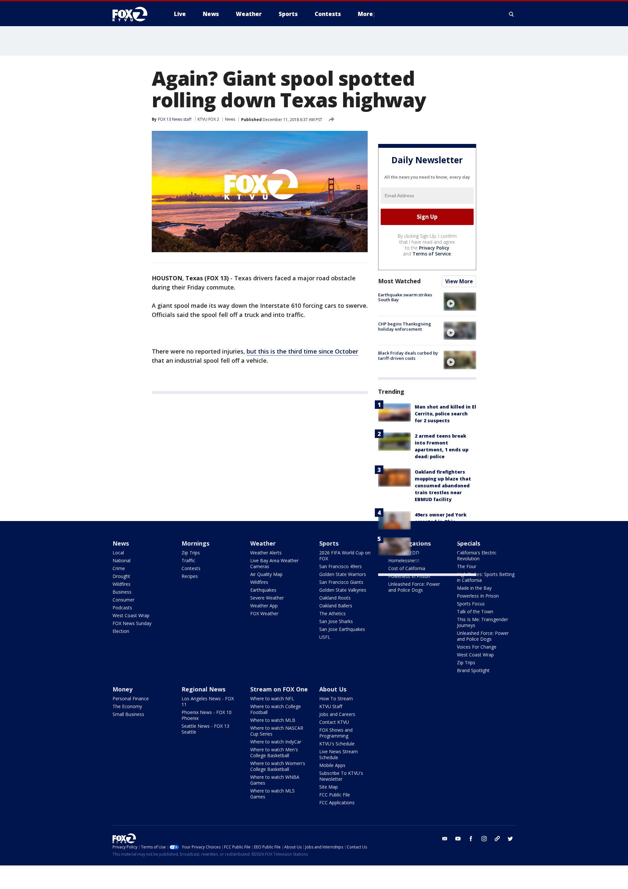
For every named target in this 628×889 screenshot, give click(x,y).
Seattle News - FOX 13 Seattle (205, 729)
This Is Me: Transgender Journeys (482, 622)
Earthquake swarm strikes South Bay (405, 297)
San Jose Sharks (336, 621)
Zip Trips (191, 552)
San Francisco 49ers (340, 566)
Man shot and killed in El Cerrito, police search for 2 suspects (445, 414)
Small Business (128, 714)
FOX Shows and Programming (336, 733)
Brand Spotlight (473, 670)
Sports (329, 543)
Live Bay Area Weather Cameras (274, 563)
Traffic (188, 560)
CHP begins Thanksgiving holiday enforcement (404, 326)
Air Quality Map (266, 574)
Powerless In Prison (409, 576)
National (122, 560)
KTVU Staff (330, 706)
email (445, 838)
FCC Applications (337, 802)
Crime (119, 568)
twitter (510, 838)
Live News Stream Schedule (338, 754)
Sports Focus (471, 604)
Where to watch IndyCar (275, 742)
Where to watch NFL (272, 698)
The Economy (127, 706)
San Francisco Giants (341, 582)
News (230, 119)
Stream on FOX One (279, 689)
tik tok (497, 838)
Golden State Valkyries (342, 590)
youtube (458, 838)
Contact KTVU (334, 722)
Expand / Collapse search (511, 14)
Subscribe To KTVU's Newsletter (341, 776)
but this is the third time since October (302, 351)
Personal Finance (131, 698)
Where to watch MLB (272, 720)
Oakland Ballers (335, 605)
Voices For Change (477, 647)
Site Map (328, 787)
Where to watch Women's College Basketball (277, 766)
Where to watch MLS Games (272, 794)
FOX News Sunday (132, 623)
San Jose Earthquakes (342, 629)
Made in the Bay (474, 588)
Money (122, 689)
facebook (471, 838)
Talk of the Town (475, 611)
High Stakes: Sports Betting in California (486, 577)
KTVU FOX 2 (208, 119)
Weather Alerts (266, 552)
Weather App (264, 605)
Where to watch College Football (275, 709)
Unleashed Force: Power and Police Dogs (414, 587)
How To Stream (336, 698)
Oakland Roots (335, 598)
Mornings (195, 543)
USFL (324, 637)
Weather (263, 543)
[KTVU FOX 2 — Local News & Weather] (134, 14)
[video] (460, 301)
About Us (332, 689)
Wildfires (122, 584)
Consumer (123, 600)
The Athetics (332, 613)
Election (121, 631)
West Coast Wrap (131, 615)
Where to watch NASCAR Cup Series (276, 731)
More (365, 14)
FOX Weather (264, 613)
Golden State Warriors (342, 574)
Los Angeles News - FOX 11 (208, 701)
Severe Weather (267, 598)
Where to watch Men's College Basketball (274, 752)
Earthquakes (263, 590)
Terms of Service (431, 254)
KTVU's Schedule (337, 744)
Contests (191, 568)
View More (459, 281)
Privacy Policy (434, 248)
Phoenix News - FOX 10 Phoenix (207, 715)
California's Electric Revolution (477, 555)
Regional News (203, 689)
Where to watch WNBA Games (274, 780)
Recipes (190, 576)
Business (122, 592)
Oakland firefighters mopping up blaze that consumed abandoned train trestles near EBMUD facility (443, 485)
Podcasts (122, 607)
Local (118, 552)
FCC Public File (334, 795)
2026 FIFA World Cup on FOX (345, 555)
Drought (121, 576)
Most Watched (399, 281)
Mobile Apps (332, 765)
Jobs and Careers (337, 714)
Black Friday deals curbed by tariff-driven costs (408, 355)
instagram (484, 838)
